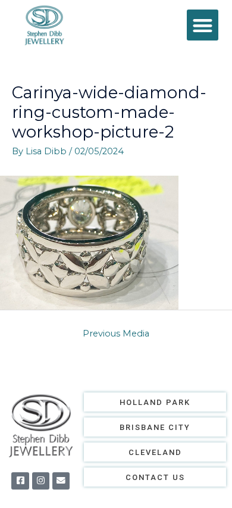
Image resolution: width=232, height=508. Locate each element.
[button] (202, 25)
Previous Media (116, 333)
